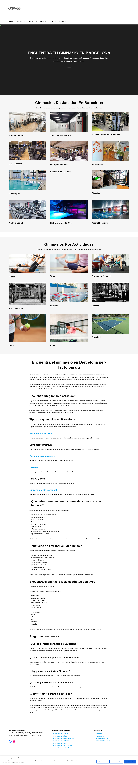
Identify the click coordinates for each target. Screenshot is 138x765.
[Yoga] (69, 263)
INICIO (11, 21)
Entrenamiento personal (43, 490)
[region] (69, 760)
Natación (54, 306)
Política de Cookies (102, 738)
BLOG (54, 21)
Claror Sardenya (16, 164)
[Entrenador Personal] (110, 263)
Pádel (52, 346)
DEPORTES (31, 21)
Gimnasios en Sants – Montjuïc (63, 745)
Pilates (12, 277)
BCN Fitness (97, 164)
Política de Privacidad (103, 741)
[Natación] (69, 292)
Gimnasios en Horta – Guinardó (63, 738)
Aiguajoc (96, 193)
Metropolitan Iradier (59, 164)
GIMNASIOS (19, 21)
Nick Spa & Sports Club (61, 223)
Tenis (11, 346)
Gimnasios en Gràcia (60, 736)
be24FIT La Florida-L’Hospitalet (106, 135)
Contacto (99, 734)
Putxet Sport (14, 194)
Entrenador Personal (101, 276)
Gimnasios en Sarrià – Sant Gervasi (64, 748)
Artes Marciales (16, 308)
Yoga (52, 276)
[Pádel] (69, 328)
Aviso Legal (100, 736)
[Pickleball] (110, 324)
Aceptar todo (130, 761)
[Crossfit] (110, 292)
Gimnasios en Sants (59, 743)
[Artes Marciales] (27, 294)
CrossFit (34, 467)
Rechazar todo (116, 761)
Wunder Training (16, 135)
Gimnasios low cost (40, 433)
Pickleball (96, 337)
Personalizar (102, 761)
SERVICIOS (43, 21)
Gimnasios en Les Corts (61, 741)
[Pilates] (27, 263)
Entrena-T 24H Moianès (60, 172)
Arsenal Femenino (100, 223)
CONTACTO (62, 21)
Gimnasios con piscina (42, 456)
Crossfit (95, 306)
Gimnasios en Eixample (60, 734)
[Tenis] (27, 328)
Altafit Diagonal (16, 223)
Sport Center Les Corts (60, 135)
